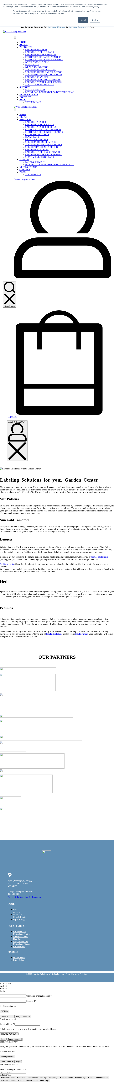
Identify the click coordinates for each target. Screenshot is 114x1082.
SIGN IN (4, 1011)
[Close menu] (15, 109)
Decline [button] (95, 20)
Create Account (7, 1016)
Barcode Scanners (78, 26)
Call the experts (7, 564)
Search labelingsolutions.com (13, 1069)
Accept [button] (83, 20)
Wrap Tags (53, 1078)
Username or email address (39, 996)
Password (31, 1001)
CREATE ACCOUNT (9, 1034)
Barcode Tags (80, 1078)
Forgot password (23, 1016)
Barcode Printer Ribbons (98, 1078)
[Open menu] (15, 37)
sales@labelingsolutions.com (20, 891)
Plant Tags (44, 1080)
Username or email (8, 1051)
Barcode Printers (56, 26)
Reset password (7, 1057)
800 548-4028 (14, 894)
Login (3, 1039)
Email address (7, 1024)
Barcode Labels (66, 1078)
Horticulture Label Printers (27, 1078)
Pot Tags (43, 1078)
